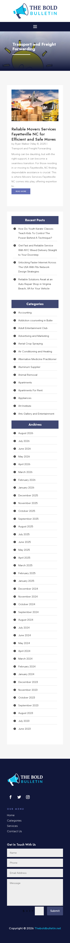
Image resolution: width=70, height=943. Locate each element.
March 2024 (25, 658)
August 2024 (25, 619)
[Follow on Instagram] (27, 797)
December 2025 (28, 495)
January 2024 (26, 674)
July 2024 (24, 627)
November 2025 (28, 503)
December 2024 (28, 588)
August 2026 (25, 433)
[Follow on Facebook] (10, 797)
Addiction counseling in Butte (35, 320)
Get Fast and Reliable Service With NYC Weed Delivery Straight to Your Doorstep (37, 250)
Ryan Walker (22, 143)
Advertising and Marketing (33, 336)
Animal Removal (27, 374)
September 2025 (28, 518)
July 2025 (24, 534)
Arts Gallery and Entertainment (36, 413)
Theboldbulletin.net (47, 928)
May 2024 (24, 643)
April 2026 (24, 464)
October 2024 (26, 604)
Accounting (25, 312)
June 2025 (24, 542)
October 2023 (26, 697)
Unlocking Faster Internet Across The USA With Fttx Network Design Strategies (37, 267)
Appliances (24, 398)
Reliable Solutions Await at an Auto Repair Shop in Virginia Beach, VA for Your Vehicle (35, 284)
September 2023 (28, 705)
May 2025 (24, 549)
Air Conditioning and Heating (35, 351)
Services (12, 826)
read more (21, 191)
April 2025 (24, 557)
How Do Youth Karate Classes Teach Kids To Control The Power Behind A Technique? (35, 233)
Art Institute (24, 405)
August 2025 (25, 526)
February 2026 (27, 479)
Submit (55, 910)
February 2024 (27, 666)
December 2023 (28, 682)
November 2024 (28, 596)
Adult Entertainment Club (33, 328)
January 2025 (26, 580)
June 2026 (24, 448)
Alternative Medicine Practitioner (37, 359)
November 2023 (28, 689)
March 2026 (25, 472)
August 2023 (25, 713)
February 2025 (27, 573)
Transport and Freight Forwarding (31, 148)
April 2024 (24, 651)
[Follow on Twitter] (19, 797)
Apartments (25, 382)
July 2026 (24, 441)
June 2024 (24, 635)
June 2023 (24, 728)
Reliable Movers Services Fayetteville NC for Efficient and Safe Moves (33, 134)
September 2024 (28, 612)
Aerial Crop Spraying (30, 343)
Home (11, 815)
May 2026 (24, 456)
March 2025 (25, 565)
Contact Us (14, 831)
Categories (14, 820)
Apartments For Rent (30, 390)
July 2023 (23, 721)
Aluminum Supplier (29, 367)
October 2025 (26, 511)
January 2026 (26, 487)
